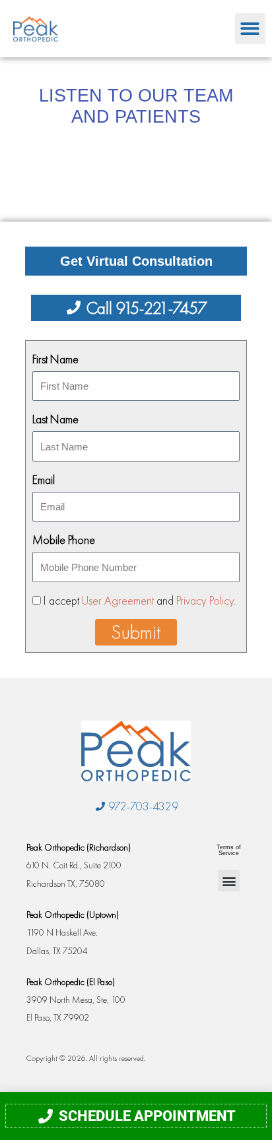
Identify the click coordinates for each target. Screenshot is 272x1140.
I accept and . (140, 600)
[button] (250, 28)
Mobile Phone (63, 539)
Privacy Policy (205, 600)
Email (43, 479)
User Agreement (118, 600)
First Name (55, 359)
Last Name (55, 419)
